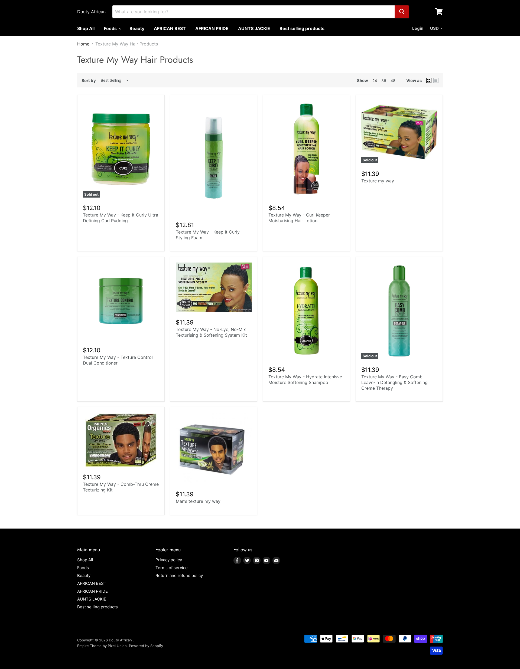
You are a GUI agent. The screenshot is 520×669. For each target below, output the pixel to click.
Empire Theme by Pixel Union (102, 646)
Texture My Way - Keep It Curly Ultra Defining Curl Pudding (120, 217)
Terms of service (171, 567)
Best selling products (302, 28)
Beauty (136, 28)
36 (383, 80)
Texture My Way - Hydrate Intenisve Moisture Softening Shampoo (305, 379)
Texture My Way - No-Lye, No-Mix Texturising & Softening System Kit (211, 332)
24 (374, 80)
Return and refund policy (179, 575)
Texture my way (377, 180)
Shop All (86, 28)
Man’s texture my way (198, 501)
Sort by (89, 80)
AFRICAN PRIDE (212, 28)
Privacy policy (168, 559)
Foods (111, 28)
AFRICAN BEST (170, 28)
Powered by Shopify (146, 646)
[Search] (402, 11)
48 (393, 80)
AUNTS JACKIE (254, 28)
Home (83, 43)
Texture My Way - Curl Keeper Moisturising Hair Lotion (299, 217)
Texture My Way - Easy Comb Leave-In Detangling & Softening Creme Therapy (394, 382)
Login (417, 28)
